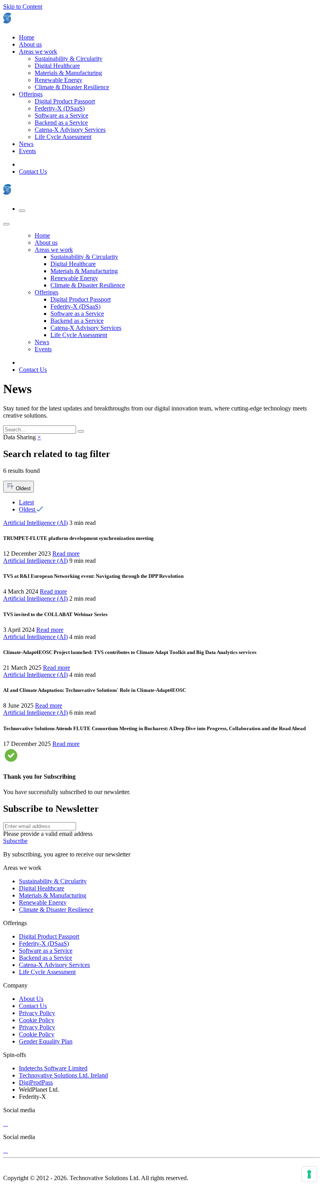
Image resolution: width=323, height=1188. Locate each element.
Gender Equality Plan (45, 1041)
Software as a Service (45, 950)
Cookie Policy (36, 1020)
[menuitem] (26, 37)
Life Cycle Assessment (47, 972)
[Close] (6, 224)
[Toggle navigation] (22, 211)
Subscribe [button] (15, 841)
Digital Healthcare (41, 888)
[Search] (81, 431)
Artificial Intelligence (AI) (35, 522)
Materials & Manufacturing (52, 895)
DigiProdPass (36, 1082)
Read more (66, 553)
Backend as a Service (45, 957)
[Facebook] (7, 1123)
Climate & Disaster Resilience (56, 909)
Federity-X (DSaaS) (44, 943)
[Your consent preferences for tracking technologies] (309, 1174)
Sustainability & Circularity (53, 881)
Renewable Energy (43, 902)
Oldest (22, 488)
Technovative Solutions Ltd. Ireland (63, 1075)
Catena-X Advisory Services (54, 964)
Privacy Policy (37, 1013)
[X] (5, 1123)
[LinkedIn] (4, 1123)
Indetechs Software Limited (53, 1068)
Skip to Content (22, 6)
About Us (31, 998)
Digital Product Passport (49, 936)
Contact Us (33, 171)
